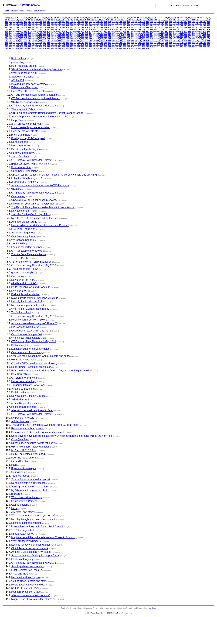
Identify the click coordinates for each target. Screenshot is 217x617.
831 (189, 45)
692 (71, 41)
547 (136, 35)
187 (204, 22)
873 (143, 46)
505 (181, 33)
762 (132, 43)
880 (170, 46)
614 (185, 37)
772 (170, 43)
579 (52, 37)
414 (40, 31)
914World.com (11, 11)
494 (139, 33)
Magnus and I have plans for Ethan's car (33, 599)
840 (17, 46)
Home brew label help (23, 381)
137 (14, 22)
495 (143, 33)
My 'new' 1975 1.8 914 (23, 450)
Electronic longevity (22, 559)
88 (46, 20)
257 (59, 25)
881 (174, 46)
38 (109, 18)
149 (59, 22)
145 (44, 22)
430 (101, 31)
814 (124, 45)
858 (86, 46)
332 (139, 27)
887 (197, 46)
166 (124, 22)
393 (166, 29)
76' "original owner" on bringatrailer (31, 261)
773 (174, 43)
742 (55, 43)
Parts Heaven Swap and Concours (30, 287)
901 (44, 48)
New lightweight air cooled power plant (33, 519)
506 (185, 33)
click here (152, 608)
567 (6, 37)
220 (124, 24)
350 (208, 27)
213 (97, 24)
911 (82, 48)
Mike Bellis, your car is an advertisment (33, 203)
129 (189, 20)
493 (136, 33)
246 (17, 25)
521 (36, 35)
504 (177, 33)
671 (197, 39)
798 (63, 45)
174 (155, 22)
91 (54, 20)
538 (101, 35)
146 (48, 22)
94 (63, 20)
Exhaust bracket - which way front (30, 163)
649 (113, 39)
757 (113, 43)
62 (178, 18)
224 (139, 24)
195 (29, 24)
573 (29, 37)
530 (71, 35)
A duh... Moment (20, 421)
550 (147, 35)
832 (193, 45)
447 (166, 31)
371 (82, 29)
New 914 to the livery (23, 280)
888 (200, 46)
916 (101, 48)
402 (200, 29)
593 (105, 37)
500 (162, 33)
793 (44, 45)
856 (78, 46)
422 (71, 31)
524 (48, 35)
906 (63, 48)
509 (197, 33)
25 (72, 18)
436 (124, 31)
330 (132, 27)
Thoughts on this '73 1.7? (25, 269)
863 (105, 46)
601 (136, 37)
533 (82, 35)
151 (67, 22)
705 (120, 41)
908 (71, 48)
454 (193, 31)
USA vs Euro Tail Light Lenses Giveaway (34, 200)
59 (169, 18)
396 (177, 29)
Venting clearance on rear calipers (30, 486)
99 (77, 20)
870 (132, 46)
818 (139, 45)
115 (137, 20)
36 (103, 18)
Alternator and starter (23, 512)
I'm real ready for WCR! (24, 533)
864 (109, 46)
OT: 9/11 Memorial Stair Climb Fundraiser (34, 94)
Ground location (20, 461)
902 (48, 48)
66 (189, 18)
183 (189, 22)
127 (181, 20)
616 (193, 37)
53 (152, 18)
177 (166, 22)
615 (189, 37)
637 (67, 39)
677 (14, 41)
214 (101, 24)
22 (63, 18)
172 (147, 22)
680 (25, 41)
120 (155, 20)
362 (48, 29)
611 (174, 37)
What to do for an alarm (24, 73)
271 (113, 25)
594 (109, 37)
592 (101, 37)
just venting (17, 62)
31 (89, 18)
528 (63, 35)
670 (193, 39)
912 (86, 48)
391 (158, 29)
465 (29, 33)
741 (52, 43)
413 (36, 31)
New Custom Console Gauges (28, 396)
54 (155, 18)
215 (105, 24)
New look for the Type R (24, 210)
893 (14, 48)
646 (101, 39)
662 (162, 39)
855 (75, 46)
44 (126, 18)
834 (200, 45)
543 (120, 35)
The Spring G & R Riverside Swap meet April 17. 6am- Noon (45, 424)
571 (21, 37)
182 (185, 22)
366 (63, 29)
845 (36, 46)
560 (185, 35)
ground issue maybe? (23, 272)
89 (49, 20)
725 (196, 41)
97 (72, 20)
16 (46, 18)
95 (66, 20)
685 (44, 41)
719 (174, 41)
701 (105, 41)
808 (101, 45)
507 (189, 33)
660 (155, 39)
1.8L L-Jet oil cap (20, 156)
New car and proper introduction (29, 305)
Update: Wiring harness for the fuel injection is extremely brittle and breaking (54, 174)
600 (132, 37)
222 (132, 24)
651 (120, 39)
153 (75, 22)
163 (113, 22)
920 (116, 48)
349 (204, 27)
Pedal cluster (18, 392)
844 (33, 46)
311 (59, 27)
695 (82, 41)
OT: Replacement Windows (26, 250)
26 (75, 18)
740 (48, 43)
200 (48, 24)
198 (40, 24)
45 (129, 18)
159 (97, 22)
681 (29, 41)
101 (84, 20)
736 (33, 43)
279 (143, 25)
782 (208, 43)
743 (59, 43)
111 (122, 20)
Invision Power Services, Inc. (121, 613)
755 (105, 43)
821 (151, 45)
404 (208, 29)
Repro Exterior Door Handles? (28, 584)
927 (143, 48)
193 (21, 24)
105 (99, 20)
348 (200, 27)
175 (158, 22)
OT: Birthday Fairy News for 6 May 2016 (33, 265)
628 (33, 39)
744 (63, 43)
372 (86, 29)
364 (55, 29)
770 (162, 43)
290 (185, 25)
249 (29, 25)
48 (138, 18)
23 (66, 18)
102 (88, 20)
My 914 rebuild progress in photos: (30, 490)
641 (82, 39)
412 (32, 31)
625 (21, 39)
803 (82, 45)
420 (63, 31)
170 (139, 22)
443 (151, 31)
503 (174, 33)
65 (186, 18)
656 (139, 39)
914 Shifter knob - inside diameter (30, 446)
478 (78, 33)
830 (185, 45)
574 (33, 37)
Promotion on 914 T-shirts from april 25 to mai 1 (37, 432)
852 (63, 46)
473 (59, 33)
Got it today (17, 276)
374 (94, 29)
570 (17, 37)
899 (36, 48)
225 (143, 24)
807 (97, 45)
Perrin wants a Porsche (24, 501)
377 (105, 29)
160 (101, 22)
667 (181, 39)
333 (143, 27)
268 (101, 25)
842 (25, 46)
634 (55, 39)
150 (63, 22)
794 (48, 45)
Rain (14, 464)
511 (204, 33)
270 (109, 25)
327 (120, 27)
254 (48, 25)
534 (86, 35)
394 (170, 29)
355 (21, 29)
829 (181, 45)
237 (189, 24)
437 (128, 31)
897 (29, 48)
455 (196, 31)
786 (17, 45)
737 (36, 43)
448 (170, 31)
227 (151, 24)
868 (124, 46)
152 (71, 22)
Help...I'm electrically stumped (28, 454)
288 (177, 25)
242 (208, 24)
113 (129, 20)
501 (166, 33)
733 (21, 43)
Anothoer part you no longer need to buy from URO (39, 116)
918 (109, 48)
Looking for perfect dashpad (27, 247)
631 (44, 39)
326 (116, 27)
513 (6, 35)
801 (75, 45)
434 (116, 31)
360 (40, 29)
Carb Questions (20, 439)
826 (170, 45)
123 (166, 20)
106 (103, 20)
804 (86, 45)
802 (78, 45)
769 (158, 43)
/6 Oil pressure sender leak (26, 123)
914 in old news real (22, 359)
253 (44, 25)
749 (82, 43)
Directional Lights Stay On (26, 149)
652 (124, 39)
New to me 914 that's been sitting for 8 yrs (34, 218)
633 (52, 39)
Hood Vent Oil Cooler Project (27, 91)
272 (116, 25)
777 (189, 43)
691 (67, 41)
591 (97, 37)
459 (6, 33)
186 (200, 22)
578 (48, 37)
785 (14, 45)
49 (141, 18)
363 (52, 29)
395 (174, 29)
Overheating (18, 196)
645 (97, 39)
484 (101, 33)
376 (101, 29)
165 (120, 22)
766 (147, 43)
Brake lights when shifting (25, 294)
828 (177, 45)
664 (170, 39)
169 (136, 22)
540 (109, 35)
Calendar (194, 5)
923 (128, 48)
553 (158, 35)
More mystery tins (21, 145)
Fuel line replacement (23, 457)
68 (195, 18)
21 (60, 18)
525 (52, 35)
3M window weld (20, 399)
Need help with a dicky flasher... (29, 483)
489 (120, 33)
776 (185, 43)
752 (94, 43)
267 (97, 25)
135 (6, 22)
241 (204, 24)
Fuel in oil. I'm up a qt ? (24, 229)
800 (71, 45)
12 (35, 18)
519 (29, 35)
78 (17, 20)
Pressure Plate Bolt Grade (26, 591)
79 (20, 20)
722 (185, 41)
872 (139, 46)
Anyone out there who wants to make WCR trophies (40, 185)
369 (75, 29)
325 (113, 27)
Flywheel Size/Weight (23, 468)
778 (193, 43)
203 (59, 24)
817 (135, 45)
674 (208, 39)
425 (82, 31)
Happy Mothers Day (22, 153)
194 (25, 24)
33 (95, 18)
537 (97, 35)
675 (6, 41)
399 (189, 29)
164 (116, 22)
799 (67, 45)
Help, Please (18, 120)
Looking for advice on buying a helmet (32, 544)
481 (90, 33)
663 (166, 39)
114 (133, 20)
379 (113, 29)
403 (204, 29)
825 (166, 45)
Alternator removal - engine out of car (32, 410)
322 (101, 27)
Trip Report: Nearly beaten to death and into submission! (43, 207)
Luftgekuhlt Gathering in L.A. (27, 178)
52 (149, 18)
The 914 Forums (25, 11)
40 (115, 18)
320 (93, 27)
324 (109, 27)
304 (33, 27)
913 (90, 48)
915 (97, 48)
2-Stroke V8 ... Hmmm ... (24, 181)
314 (71, 27)
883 (181, 46)
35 (101, 18)
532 (78, 35)
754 (101, 43)
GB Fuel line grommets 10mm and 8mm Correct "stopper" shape (47, 113)
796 (55, 45)
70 (201, 18)
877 (158, 46)
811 (113, 45)
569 (14, 37)
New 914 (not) (19, 290)
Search (178, 5)
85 (37, 20)
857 (82, 46)
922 (124, 48)
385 (136, 29)
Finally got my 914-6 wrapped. (28, 138)
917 (105, 48)
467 (36, 33)
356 (25, 29)
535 (90, 35)
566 (208, 35)
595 (113, 37)
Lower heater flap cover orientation (30, 127)
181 (181, 22)
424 (78, 31)
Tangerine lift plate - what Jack (28, 385)
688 (55, 41)
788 (25, 45)
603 (143, 37)
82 (29, 20)
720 (177, 41)
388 (147, 29)
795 (52, 45)
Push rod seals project (23, 65)
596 (116, 37)
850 (55, 46)
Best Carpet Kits (20, 374)
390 (155, 29)
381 (120, 29)
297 (6, 27)
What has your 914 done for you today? (33, 515)
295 (204, 25)
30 (86, 18)
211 (90, 24)
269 (105, 25)
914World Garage (29, 5)
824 (162, 45)
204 (63, 24)
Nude (14, 508)
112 (126, 20)
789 (29, 45)
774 (177, 43)
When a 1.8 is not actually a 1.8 (28, 337)
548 (139, 35)
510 (200, 33)
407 (14, 31)
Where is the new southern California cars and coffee (41, 356)
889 (204, 46)
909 (75, 48)
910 (78, 48)
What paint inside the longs (26, 497)
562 (193, 35)
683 (36, 41)
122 (162, 20)
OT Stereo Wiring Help (24, 377)
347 (196, 27)
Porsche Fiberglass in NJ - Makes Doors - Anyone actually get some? (50, 370)
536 (94, 35)
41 (118, 18)
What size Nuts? (20, 573)
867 (120, 46)
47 (135, 18)
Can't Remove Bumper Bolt (26, 334)
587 (82, 37)
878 (162, 46)
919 (113, 48)
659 (151, 39)
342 (177, 27)
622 (10, 39)
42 (121, 18)
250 (33, 25)
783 (6, 45)
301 (21, 27)
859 (90, 46)
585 (75, 37)
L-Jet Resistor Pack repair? (26, 570)
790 (33, 45)
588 (86, 37)
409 (21, 31)
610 (170, 37)
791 (36, 45)
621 (6, 39)
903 (52, 48)
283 (158, 25)
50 (143, 18)
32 (92, 18)
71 (203, 18)
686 (48, 41)
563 (197, 35)
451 (181, 31)
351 (6, 29)
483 (97, 33)
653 (128, 39)
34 (98, 18)
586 (78, 37)
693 (75, 41)
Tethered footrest (20, 475)
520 (33, 35)
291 (189, 25)
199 (44, 24)
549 (143, 35)
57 (163, 18)
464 (25, 33)
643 (90, 39)
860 (94, 46)
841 (21, 46)
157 (90, 22)
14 (40, 18)
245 (14, 25)
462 (17, 33)
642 (86, 39)
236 (185, 24)
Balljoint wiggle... (21, 345)
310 (55, 27)
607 (158, 37)
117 (144, 20)
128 (185, 20)
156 (86, 22)
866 (116, 46)
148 (55, 22)
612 (177, 37)
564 (200, 35)
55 (158, 18)
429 (97, 31)
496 (147, 33)
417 (52, 31)
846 (40, 46)
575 (36, 37)
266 (94, 25)
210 (86, 24)
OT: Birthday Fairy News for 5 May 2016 (33, 316)
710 (139, 41)
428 (93, 31)
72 (206, 18)
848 (48, 46)
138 (17, 22)
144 (40, 22)
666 (177, 39)
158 (94, 22)
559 (181, 35)
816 (132, 45)
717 (166, 41)
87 (43, 20)
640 (78, 39)
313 (67, 27)
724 (193, 41)
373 (90, 29)
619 (204, 37)
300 (17, 27)
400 (193, 29)
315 (74, 27)
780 (200, 43)
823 (158, 45)
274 (124, 25)
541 (113, 35)
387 (143, 29)
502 (170, 33)
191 (14, 24)
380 (116, 29)
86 (40, 20)
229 (158, 24)
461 (14, 33)
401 (197, 29)
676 (10, 41)
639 (75, 39)
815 (128, 45)
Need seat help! (20, 142)
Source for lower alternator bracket (30, 479)
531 (75, 35)
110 (118, 20)
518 (25, 35)
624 (17, 39)
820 (147, 45)
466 (33, 33)
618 (200, 37)
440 (139, 31)
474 (63, 33)
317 (82, 27)
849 (52, 46)
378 (109, 29)
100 (80, 20)
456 (200, 31)
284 (162, 25)
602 (139, 37)
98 (74, 20)
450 (177, 31)
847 (44, 46)
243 (6, 25)
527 (59, 35)
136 (10, 22)
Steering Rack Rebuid (23, 109)
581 (59, 37)
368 (71, 29)
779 (197, 43)
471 (52, 33)
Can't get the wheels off (24, 131)
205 (67, 24)
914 (93, 48)
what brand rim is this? (24, 283)
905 (59, 48)
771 (166, 43)
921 (120, 48)
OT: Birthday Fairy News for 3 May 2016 (33, 414)
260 (71, 25)
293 (197, 25)
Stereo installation (21, 76)
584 (71, 37)
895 (21, 48)
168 (132, 22)
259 (67, 25)
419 (59, 31)
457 (204, 31)
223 (135, 24)
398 (185, 29)
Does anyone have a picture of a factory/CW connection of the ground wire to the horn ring (61, 435)
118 (147, 20)
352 (10, 29)
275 (128, 25)
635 (59, 39)
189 (6, 24)
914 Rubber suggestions (25, 102)
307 (44, 27)
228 (154, 24)
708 (132, 41)
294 (200, 25)
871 (136, 46)
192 (17, 24)
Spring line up (19, 472)
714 (154, 41)
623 (14, 39)
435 (120, 31)
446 (162, 31)
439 (135, 31)
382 (124, 29)
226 (147, 24)
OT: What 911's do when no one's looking (34, 363)
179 (174, 22)
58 (166, 18)
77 (14, 20)
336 (154, 27)
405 (6, 31)
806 (94, 45)
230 (162, 24)
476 (71, 33)
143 (36, 22)
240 (200, 24)
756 (109, 43)
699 (97, 41)
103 (92, 20)
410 (25, 31)
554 (162, 35)
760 (124, 43)
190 (10, 24)
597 (120, 37)
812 (116, 45)
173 (151, 22)
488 (116, 33)
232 (170, 24)
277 (136, 25)
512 (208, 33)
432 (109, 31)
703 (113, 41)
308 (48, 27)
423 (74, 31)
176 (162, 22)
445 (158, 31)
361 (44, 29)
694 (78, 41)
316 (78, 27)
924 (132, 48)
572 (25, 37)
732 (17, 43)
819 (143, 45)
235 (181, 24)
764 (139, 43)
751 (90, 43)
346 (193, 27)
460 (10, 33)
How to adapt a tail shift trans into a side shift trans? (40, 225)
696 (86, 41)
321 (97, 27)
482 (94, 33)
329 (128, 27)
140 (25, 22)
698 (94, 41)
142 (33, 22)
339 (166, 27)
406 (10, 31)
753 (97, 43)
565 (204, 35)
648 (109, 39)
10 (29, 18)
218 (116, 24)
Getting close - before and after (28, 581)
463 (21, 33)
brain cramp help (20, 134)
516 (17, 35)
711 (143, 41)
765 (143, 43)
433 (113, 31)
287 (174, 25)
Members (186, 5)
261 (75, 25)
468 (40, 33)
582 (63, 37)
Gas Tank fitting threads (24, 236)
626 (25, 39)
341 (174, 27)
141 (29, 22)
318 (86, 27)
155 (82, 22)
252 (40, 25)
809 (105, 45)
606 (155, 37)
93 (60, 20)
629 (36, 39)
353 (14, 29)
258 (63, 25)
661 (158, 39)
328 (124, 27)
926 (139, 48)
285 (166, 25)
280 (147, 25)
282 (155, 25)
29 (83, 18)
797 (59, 45)
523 (44, 35)
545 (128, 35)
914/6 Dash (17, 189)
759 (120, 43)
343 (181, 27)
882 (177, 46)
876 (155, 46)
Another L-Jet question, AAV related (31, 551)
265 (90, 25)
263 (82, 25)
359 (36, 29)
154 (78, 22)
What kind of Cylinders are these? (30, 308)
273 (120, 25)
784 (10, 45)
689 (59, 41)
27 (78, 18)
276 (132, 25)
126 (178, 20)
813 (120, 45)
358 (33, 29)
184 (193, 22)
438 (132, 31)
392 (162, 29)
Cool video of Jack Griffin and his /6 (31, 330)
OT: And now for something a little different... (35, 98)
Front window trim (21, 167)
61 (175, 18)
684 (40, 41)
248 (25, 25)
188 (208, 22)
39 (112, 18)
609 (166, 37)
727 (204, 41)
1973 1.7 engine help (23, 530)
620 (208, 37)
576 (40, 37)
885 (189, 46)
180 (177, 22)
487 (113, 33)
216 (109, 24)
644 (94, 39)
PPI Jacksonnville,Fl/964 (25, 327)
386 (139, 29)
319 (90, 27)
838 (10, 46)
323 (105, 27)
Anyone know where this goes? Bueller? (34, 323)
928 (147, 48)
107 (107, 20)
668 (185, 39)
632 (48, 39)
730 (10, 43)
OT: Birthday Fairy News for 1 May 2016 (33, 562)
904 (55, 48)
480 (86, 33)
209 (82, 24)
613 (181, 37)
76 (12, 20)
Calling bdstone (20, 504)
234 (177, 24)
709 (136, 41)
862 (101, 46)
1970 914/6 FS (19, 258)
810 (109, 45)
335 (151, 27)
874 (147, 46)
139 (21, 22)
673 (204, 39)
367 (67, 29)
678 (17, 41)
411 (29, 31)
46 (132, 18)
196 (33, 24)
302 (25, 27)
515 (14, 35)
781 (204, 43)
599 (128, 37)
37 (106, 18)
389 (151, 29)
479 (82, 33)
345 (189, 27)
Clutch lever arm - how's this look (29, 548)
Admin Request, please (24, 403)
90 (52, 20)
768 (155, 43)
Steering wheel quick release (27, 566)
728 (208, 41)
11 (32, 18)
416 (48, 31)
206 (71, 24)
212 (93, 24)
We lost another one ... (23, 240)
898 (33, 48)
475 (67, 33)
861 (97, 46)
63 (181, 18)
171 (143, 22)
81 (26, 20)
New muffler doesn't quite (25, 577)
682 (33, 41)
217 (113, 24)
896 (25, 48)
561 (189, 35)
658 (147, 39)
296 (208, 25)
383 (128, 29)
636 (63, 39)
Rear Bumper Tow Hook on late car (31, 367)
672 (200, 39)
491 (128, 33)
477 (75, 33)
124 (170, 20)
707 (128, 41)
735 (29, 43)
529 (67, 35)
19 (55, 18)
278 (139, 25)
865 (113, 46)
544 (124, 35)
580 (55, 37)
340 (170, 27)
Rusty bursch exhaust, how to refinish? (33, 443)
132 (201, 20)
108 (111, 20)
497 (151, 33)
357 (29, 29)
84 (34, 20)
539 (105, 35)
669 (189, 39)
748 (78, 43)
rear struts (16, 494)
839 (14, 46)
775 (181, 43)
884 (185, 46)
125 (174, 20)
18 (52, 18)
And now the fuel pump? (25, 221)
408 (17, 31)
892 (10, 48)
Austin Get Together (22, 232)
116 (140, 20)
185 (197, 22)
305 (36, 27)
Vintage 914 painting (23, 388)
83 (32, 20)
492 (132, 33)
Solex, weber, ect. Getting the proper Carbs (35, 555)
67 (192, 18)
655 (136, 39)
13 (38, 18)
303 (29, 27)
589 (90, 37)
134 (208, 20)
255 (52, 25)
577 (44, 37)
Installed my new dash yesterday (29, 84)
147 (52, 22)
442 (147, 31)
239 (196, 24)
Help (172, 5)
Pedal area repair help (23, 406)
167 (128, 22)
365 (59, 29)
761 (128, 43)
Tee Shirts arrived (21, 312)
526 (55, 35)
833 (196, 45)
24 (69, 18)
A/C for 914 (17, 80)
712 (147, 41)
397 (181, 29)
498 (155, 33)
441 (143, 31)
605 (151, 37)
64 (183, 18)
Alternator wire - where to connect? (30, 595)
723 (189, 41)
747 (75, 43)
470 (48, 33)
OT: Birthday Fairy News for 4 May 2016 (33, 341)
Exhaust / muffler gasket (24, 87)
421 (67, 31)
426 (86, 31)
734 (25, 43)
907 (67, 48)
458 (208, 31)
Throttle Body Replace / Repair (28, 254)
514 (10, 35)
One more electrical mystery (27, 352)
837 (6, 46)
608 (162, 37)
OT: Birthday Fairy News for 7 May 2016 (33, 192)
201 (52, 24)
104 (96, 20)
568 (10, 37)
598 (124, 37)
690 (63, 41)
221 (128, 24)
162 (109, 22)
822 (154, 45)
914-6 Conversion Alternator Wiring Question (36, 69)
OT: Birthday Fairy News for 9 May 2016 (33, 105)
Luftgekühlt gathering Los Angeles (30, 348)
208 (78, 24)
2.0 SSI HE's (18, 243)
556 (170, 35)
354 (17, 29)
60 (172, 18)
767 (151, 43)
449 (174, 31)
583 (67, 37)
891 (6, 48)
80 (23, 20)
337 (158, 27)
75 (9, 20)
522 (40, 35)
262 (78, 25)
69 (198, 18)
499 (158, 33)
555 (166, 35)
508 (193, 33)
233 (174, 24)
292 (193, 25)
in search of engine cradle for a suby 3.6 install (37, 526)
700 (101, 41)
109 (115, 20)
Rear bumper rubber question (27, 428)
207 (75, 24)
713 (151, 41)
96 (69, 20)
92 (57, 20)
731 (14, 43)
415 (44, 31)
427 (90, 31)
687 (52, 41)
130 (193, 20)
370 (78, 29)
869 (128, 46)
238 (193, 24)
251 (36, 25)
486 (109, 33)
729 (6, 43)
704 (116, 41)
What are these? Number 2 (26, 541)
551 (151, 35)
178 (170, 22)
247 (21, 25)
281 (151, 25)
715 (158, 41)
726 (200, 41)
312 (63, 27)
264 (86, 25)
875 (151, 46)
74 (6, 20)
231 (166, 24)
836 (208, 45)
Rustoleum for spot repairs (26, 523)
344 (185, 27)
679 (21, 41)
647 (105, 39)
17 (49, 18)
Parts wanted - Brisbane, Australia (39, 298)
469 (44, 33)
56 (161, 18)
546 (132, 35)
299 (14, 27)
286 (170, 25)
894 (17, 48)
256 (55, 25)
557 (174, 35)
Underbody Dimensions (24, 171)
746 (71, 43)
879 (166, 46)
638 (71, 39)
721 (181, 41)
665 (174, 39)
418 (55, 31)
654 (132, 39)
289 (181, 25)
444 (154, 31)
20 (58, 18)
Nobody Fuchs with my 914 (26, 301)
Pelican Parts (18, 58)
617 (196, 37)
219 (120, 24)
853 (67, 46)
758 (116, 43)
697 (90, 41)
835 (204, 45)
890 (208, 46)
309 (52, 27)
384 (132, 29)
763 (136, 43)
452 (185, 31)
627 (29, 39)
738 (40, 43)
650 (116, 39)
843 (29, 46)
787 (21, 45)
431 (105, 31)
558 (177, 35)
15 (43, 18)
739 (44, 43)
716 (162, 41)
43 (123, 18)
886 (193, 46)
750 (86, 43)
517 (21, 35)
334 (147, 27)
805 (90, 45)
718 (170, 41)
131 (197, 20)
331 (135, 27)
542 (116, 35)
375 (97, 29)
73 (209, 18)
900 (40, 48)
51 (146, 18)
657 (143, 39)
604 (147, 37)
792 (40, 45)
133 (204, 20)
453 (189, 31)
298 (10, 27)
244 (10, 25)
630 (40, 39)
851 (59, 46)
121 (159, 20)
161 (105, 22)
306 (40, 27)
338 (162, 27)
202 (55, 24)
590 (94, 37)
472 (55, 33)
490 (124, 33)
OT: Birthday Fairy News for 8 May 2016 (33, 160)
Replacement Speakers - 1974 (28, 319)
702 (109, 41)
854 (71, 46)
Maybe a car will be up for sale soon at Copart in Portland (43, 537)
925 (135, 48)
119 (151, 20)
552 (155, 35)
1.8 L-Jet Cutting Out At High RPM (30, 214)
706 (124, 41)
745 (67, 43)
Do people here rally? (23, 417)
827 (174, 45)
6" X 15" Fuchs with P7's (25, 588)
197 (36, 24)
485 (105, 33)
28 (80, 18)
